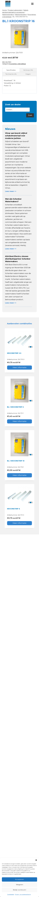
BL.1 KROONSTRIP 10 (15, 461)
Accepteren (19, 879)
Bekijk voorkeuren (19, 890)
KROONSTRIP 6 (13, 509)
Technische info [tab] (11, 74)
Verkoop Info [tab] (28, 70)
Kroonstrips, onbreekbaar (17, 64)
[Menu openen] (32, 4)
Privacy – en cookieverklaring (23, 894)
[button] (36, 860)
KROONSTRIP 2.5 (14, 353)
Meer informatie (19, 367)
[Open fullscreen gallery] (35, 46)
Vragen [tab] (28, 74)
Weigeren (19, 884)
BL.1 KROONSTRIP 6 (15, 407)
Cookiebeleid (10, 894)
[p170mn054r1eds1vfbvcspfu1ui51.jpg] (19, 36)
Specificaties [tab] (11, 70)
